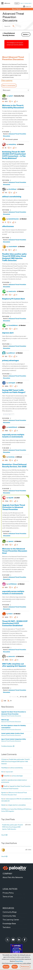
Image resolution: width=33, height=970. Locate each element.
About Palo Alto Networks (13, 877)
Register (16, 3)
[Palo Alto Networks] (16, 868)
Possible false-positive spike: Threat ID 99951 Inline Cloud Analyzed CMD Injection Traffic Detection (14, 257)
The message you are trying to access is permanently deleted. (15, 43)
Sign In (22, 3)
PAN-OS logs (5, 719)
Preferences (25, 966)
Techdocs (6, 927)
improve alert (8, 333)
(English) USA (28, 6)
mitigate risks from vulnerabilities (17, 805)
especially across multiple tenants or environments (13, 436)
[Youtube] (13, 939)
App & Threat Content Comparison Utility (13, 739)
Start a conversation (8, 85)
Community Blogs (10, 912)
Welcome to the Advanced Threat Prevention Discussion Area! (14, 551)
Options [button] (25, 34)
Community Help (9, 916)
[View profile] (4, 96)
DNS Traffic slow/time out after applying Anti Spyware (14, 665)
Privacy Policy (19, 961)
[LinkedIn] (19, 939)
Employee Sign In (28, 3)
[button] (6, 967)
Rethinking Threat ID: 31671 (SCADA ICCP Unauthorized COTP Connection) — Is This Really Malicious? (14, 155)
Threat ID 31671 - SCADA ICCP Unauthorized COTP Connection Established (14, 623)
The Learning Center (11, 920)
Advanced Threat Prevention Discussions (11, 716)
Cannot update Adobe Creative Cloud (12, 733)
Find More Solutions (7, 746)
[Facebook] (24, 939)
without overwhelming (11, 196)
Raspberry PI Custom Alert (13, 299)
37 (20, 696)
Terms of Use (8, 896)
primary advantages (10, 360)
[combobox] (9, 26)
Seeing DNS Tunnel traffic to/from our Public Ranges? (13, 391)
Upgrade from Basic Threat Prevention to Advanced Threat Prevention (13, 507)
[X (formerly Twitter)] (7, 939)
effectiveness (8, 226)
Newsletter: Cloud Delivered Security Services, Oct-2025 (14, 465)
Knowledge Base (9, 923)
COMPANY (7, 873)
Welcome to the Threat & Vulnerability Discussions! (13, 106)
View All (3, 835)
